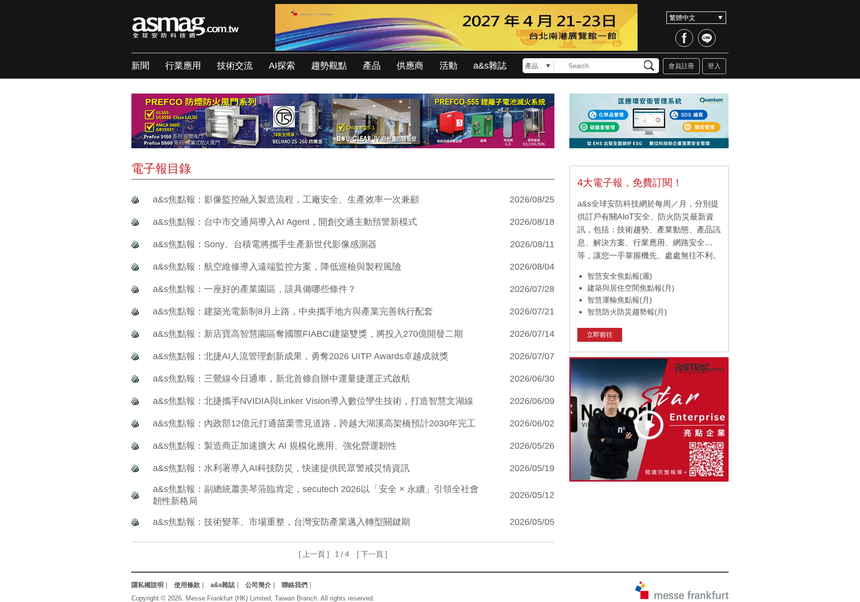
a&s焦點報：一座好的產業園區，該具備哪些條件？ (254, 289)
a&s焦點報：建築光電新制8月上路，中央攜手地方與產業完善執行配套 (293, 311)
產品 (372, 66)
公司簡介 (258, 585)
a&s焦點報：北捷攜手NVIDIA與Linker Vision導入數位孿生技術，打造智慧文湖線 (313, 401)
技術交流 (235, 66)
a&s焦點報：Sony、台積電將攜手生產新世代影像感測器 (265, 244)
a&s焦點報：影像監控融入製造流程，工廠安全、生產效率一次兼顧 (286, 199)
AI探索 (282, 66)
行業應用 (183, 66)
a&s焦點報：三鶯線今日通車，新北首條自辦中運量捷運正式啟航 (281, 379)
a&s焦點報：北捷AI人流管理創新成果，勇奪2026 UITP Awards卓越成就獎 (300, 356)
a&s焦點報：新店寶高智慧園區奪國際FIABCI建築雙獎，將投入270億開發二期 (308, 334)
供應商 (410, 66)
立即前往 (600, 334)
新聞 (140, 66)
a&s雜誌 (490, 66)
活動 (448, 66)
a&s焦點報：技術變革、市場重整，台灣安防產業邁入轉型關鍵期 (281, 522)
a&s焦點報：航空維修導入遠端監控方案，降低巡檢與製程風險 (277, 267)
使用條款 (187, 585)
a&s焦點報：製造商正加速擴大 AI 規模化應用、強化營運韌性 (275, 446)
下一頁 (372, 554)
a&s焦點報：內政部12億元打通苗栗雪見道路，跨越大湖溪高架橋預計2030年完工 (314, 423)
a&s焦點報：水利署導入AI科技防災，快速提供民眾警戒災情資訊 (281, 468)
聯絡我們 (295, 585)
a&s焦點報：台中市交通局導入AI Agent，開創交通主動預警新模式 (285, 222)
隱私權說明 (147, 585)
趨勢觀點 (329, 66)
